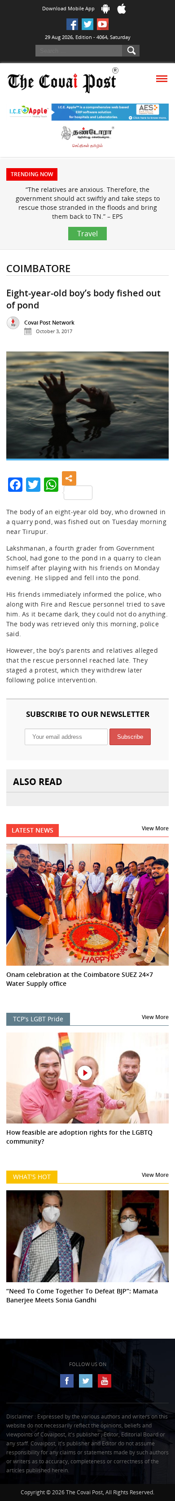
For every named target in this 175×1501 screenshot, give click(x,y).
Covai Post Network (49, 322)
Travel (87, 234)
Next (155, 409)
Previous (19, 409)
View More (155, 828)
